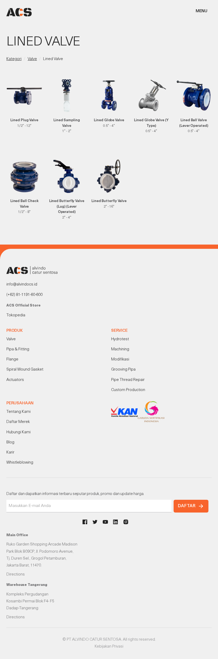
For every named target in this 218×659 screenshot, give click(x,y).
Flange (12, 360)
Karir (10, 453)
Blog (10, 442)
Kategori (14, 59)
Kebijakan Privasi (109, 647)
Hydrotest (120, 339)
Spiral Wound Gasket (24, 370)
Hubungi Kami (18, 432)
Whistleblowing (19, 463)
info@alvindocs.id (21, 285)
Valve (32, 59)
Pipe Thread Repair (128, 380)
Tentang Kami (18, 412)
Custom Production (128, 390)
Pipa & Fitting (17, 349)
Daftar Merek (18, 422)
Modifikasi (120, 360)
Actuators (15, 380)
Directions (15, 575)
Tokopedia (15, 315)
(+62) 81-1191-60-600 (24, 295)
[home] (19, 12)
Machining (120, 349)
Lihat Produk (24, 132)
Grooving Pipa (123, 370)
